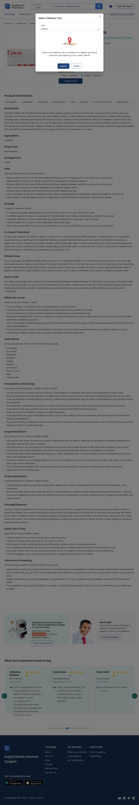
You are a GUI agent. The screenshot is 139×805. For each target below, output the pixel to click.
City (43, 25)
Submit (63, 66)
